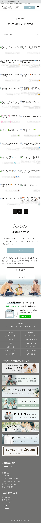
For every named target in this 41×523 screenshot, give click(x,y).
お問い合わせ (31, 354)
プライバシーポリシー (11, 478)
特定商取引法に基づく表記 (12, 481)
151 (26, 211)
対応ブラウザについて (11, 484)
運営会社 (6, 473)
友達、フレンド (10, 350)
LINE (5, 505)
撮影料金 (31, 332)
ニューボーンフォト (30, 339)
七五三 (10, 343)
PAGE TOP (20, 323)
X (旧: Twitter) (8, 500)
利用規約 (6, 475)
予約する (30, 7)
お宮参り (10, 339)
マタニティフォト (30, 343)
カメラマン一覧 (10, 336)
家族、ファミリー (30, 336)
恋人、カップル (31, 346)
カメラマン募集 (8, 487)
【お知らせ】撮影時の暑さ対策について (11, 1)
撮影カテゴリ (10, 463)
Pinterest (6, 508)
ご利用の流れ (10, 332)
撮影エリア (9, 466)
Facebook (7, 503)
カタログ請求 (20, 277)
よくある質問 (20, 270)
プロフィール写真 (30, 350)
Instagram (7, 497)
